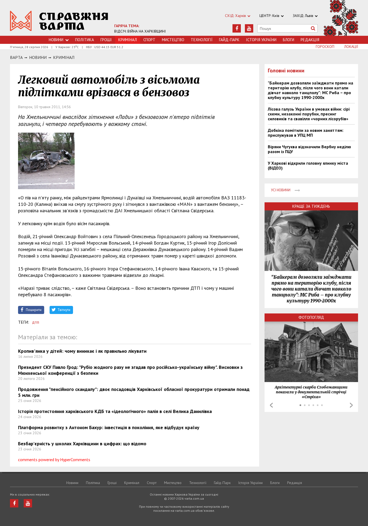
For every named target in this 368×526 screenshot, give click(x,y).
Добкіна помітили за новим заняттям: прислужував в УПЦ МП (305, 133)
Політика (84, 39)
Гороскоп (325, 46)
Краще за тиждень (311, 206)
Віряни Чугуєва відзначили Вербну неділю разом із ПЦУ (309, 149)
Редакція (310, 39)
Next (351, 405)
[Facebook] (236, 28)
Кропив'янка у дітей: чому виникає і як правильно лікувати (82, 351)
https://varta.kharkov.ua (59, 21)
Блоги (288, 39)
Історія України (261, 39)
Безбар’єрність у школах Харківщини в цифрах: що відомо (82, 443)
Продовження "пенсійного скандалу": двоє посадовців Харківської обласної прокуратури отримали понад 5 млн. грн (133, 392)
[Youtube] (249, 28)
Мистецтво (173, 39)
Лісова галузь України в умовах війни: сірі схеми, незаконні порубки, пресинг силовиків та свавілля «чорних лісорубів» (309, 113)
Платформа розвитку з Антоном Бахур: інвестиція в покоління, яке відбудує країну (108, 427)
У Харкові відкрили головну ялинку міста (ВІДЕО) (308, 165)
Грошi (106, 39)
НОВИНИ (38, 57)
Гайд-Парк (229, 39)
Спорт (149, 39)
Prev (271, 405)
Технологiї (202, 39)
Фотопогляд (311, 317)
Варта (16, 57)
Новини (56, 39)
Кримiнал (63, 57)
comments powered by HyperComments (54, 459)
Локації (351, 46)
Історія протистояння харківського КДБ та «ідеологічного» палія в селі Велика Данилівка (115, 411)
